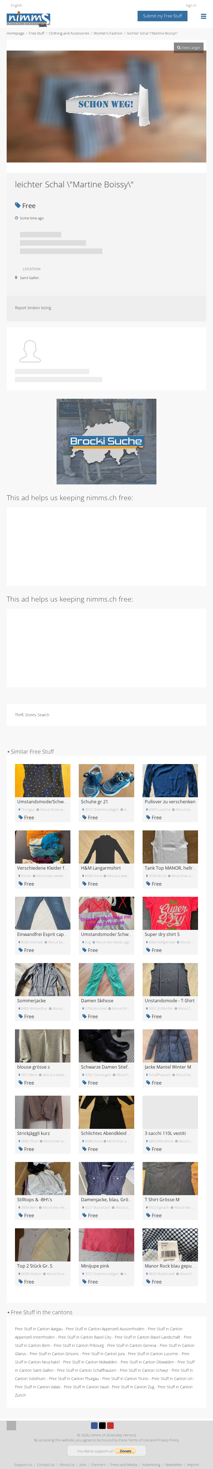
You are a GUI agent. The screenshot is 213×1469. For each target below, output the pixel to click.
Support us (23, 1464)
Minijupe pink (95, 1266)
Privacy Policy (168, 1439)
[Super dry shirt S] (170, 912)
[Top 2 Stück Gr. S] (42, 1244)
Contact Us (46, 1464)
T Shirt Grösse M (162, 1200)
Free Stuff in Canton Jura (103, 1353)
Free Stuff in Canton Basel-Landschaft (147, 1337)
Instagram (118, 1425)
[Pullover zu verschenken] (170, 780)
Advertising (151, 1464)
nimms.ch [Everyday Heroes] (113, 1435)
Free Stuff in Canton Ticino (125, 1378)
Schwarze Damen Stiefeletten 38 (114, 1067)
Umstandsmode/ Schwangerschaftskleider (125, 934)
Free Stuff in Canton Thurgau (74, 1378)
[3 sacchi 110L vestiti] (170, 1111)
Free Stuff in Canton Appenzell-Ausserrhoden (105, 1328)
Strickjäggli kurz (33, 1133)
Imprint (193, 1464)
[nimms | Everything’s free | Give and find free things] (28, 18)
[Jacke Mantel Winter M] (170, 1045)
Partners (98, 1464)
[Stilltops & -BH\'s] (42, 1178)
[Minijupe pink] (106, 1244)
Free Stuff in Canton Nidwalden (90, 1362)
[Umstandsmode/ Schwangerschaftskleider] (106, 912)
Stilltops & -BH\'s (34, 1200)
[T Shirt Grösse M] (170, 1178)
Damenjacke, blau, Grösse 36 (111, 1200)
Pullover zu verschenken (170, 802)
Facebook (94, 1425)
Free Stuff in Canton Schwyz (144, 1370)
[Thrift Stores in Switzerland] (106, 441)
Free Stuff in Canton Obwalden (147, 1362)
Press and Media (123, 1464)
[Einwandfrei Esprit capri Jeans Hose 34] (42, 912)
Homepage (15, 33)
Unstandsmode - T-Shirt (170, 1001)
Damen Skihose (97, 1001)
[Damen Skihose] (106, 979)
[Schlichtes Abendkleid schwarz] (106, 1111)
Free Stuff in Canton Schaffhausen (86, 1370)
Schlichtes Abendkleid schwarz (112, 1133)
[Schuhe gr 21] (106, 780)
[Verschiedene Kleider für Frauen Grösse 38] (42, 846)
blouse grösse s (33, 1067)
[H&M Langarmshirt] (106, 846)
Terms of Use (138, 1439)
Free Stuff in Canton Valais (37, 1386)
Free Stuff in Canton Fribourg (79, 1345)
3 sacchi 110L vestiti (165, 1133)
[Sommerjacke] (42, 979)
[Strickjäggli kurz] (42, 1111)
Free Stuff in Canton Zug (133, 1386)
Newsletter (173, 1464)
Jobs (83, 1464)
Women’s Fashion (108, 33)
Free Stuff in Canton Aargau (38, 1328)
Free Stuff (36, 33)
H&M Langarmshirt (101, 868)
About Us (67, 1464)
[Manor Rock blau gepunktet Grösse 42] (170, 1244)
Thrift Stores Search (32, 714)
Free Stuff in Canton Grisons (54, 1353)
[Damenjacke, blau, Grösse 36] (106, 1178)
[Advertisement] (106, 546)
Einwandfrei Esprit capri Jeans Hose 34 (57, 934)
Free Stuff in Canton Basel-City (84, 1337)
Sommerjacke (31, 1001)
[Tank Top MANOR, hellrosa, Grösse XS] (170, 846)
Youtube (110, 1425)
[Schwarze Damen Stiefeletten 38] (106, 1045)
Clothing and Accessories (69, 33)
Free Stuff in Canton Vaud (86, 1386)
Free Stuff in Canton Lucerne (153, 1353)
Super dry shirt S (162, 934)
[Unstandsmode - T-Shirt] (170, 979)
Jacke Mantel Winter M (168, 1067)
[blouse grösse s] (42, 1045)
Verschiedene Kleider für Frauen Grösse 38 (62, 868)
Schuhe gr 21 (94, 802)
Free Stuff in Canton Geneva (131, 1345)
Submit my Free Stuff (162, 16)
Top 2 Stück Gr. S (34, 1266)
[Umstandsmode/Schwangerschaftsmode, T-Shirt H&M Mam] (42, 780)
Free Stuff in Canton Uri (172, 1378)
